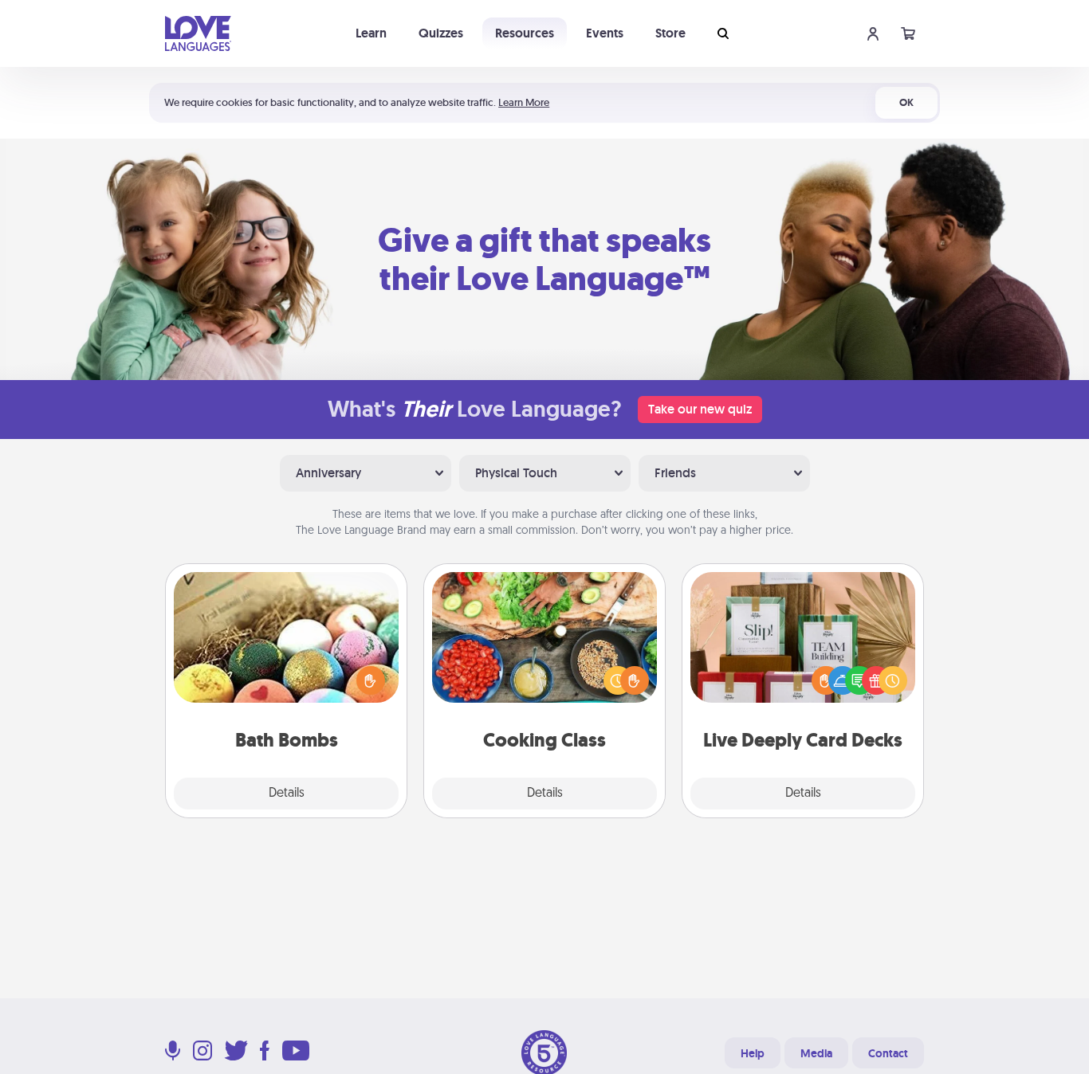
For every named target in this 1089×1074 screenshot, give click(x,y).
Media (816, 1053)
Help (753, 1053)
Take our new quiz (700, 409)
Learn (371, 33)
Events (604, 33)
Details (287, 793)
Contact (888, 1053)
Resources (524, 33)
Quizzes (441, 33)
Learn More (523, 102)
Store (670, 33)
